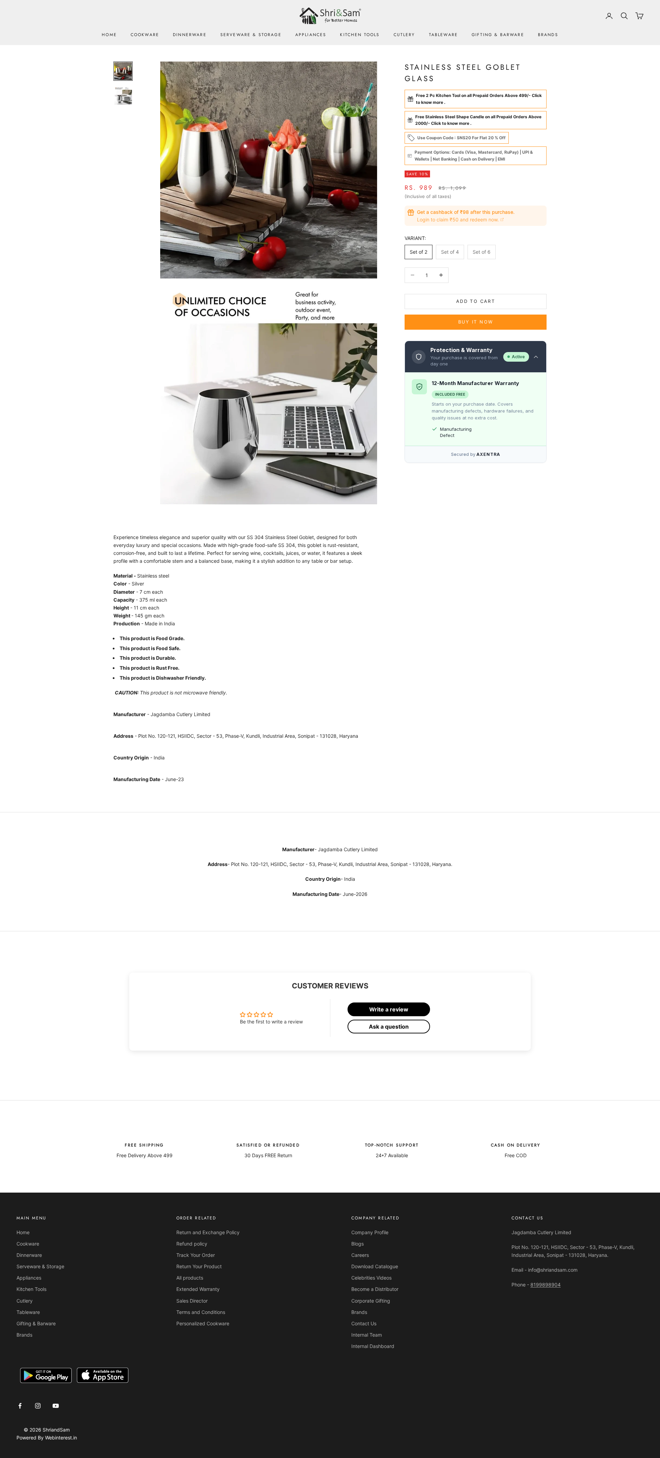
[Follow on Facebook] (19, 1405)
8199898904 (545, 1284)
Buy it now (475, 322)
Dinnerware (190, 35)
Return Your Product (199, 1266)
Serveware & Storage (251, 35)
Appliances (311, 35)
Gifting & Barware (498, 35)
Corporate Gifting (370, 1301)
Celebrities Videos (371, 1278)
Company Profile (369, 1232)
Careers (360, 1255)
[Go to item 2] (123, 96)
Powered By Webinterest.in (46, 1437)
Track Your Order (195, 1255)
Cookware (145, 35)
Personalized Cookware (202, 1323)
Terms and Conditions (200, 1312)
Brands (548, 35)
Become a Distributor (374, 1289)
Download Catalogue (374, 1266)
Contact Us (363, 1323)
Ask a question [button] (389, 1026)
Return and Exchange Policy (208, 1232)
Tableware (443, 35)
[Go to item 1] (123, 71)
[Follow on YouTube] (55, 1405)
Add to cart (475, 301)
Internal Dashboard (372, 1346)
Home (109, 35)
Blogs (357, 1244)
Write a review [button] (388, 1009)
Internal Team (366, 1335)
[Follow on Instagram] (37, 1405)
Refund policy (191, 1244)
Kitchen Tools (360, 35)
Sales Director (192, 1301)
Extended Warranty (198, 1289)
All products (189, 1278)
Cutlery (404, 35)
